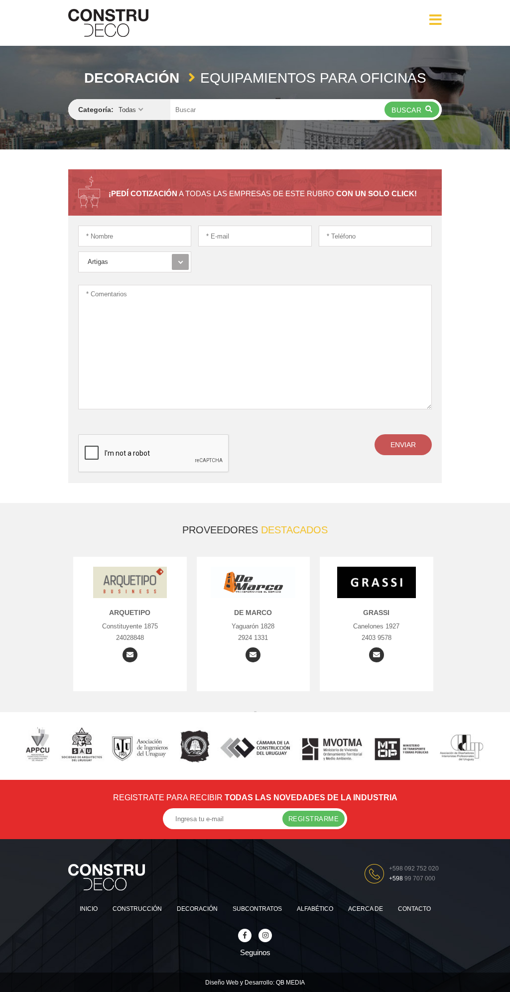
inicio (89, 908)
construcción (137, 908)
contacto (414, 908)
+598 (412, 878)
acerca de (365, 908)
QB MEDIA (290, 982)
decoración (197, 908)
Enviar (403, 445)
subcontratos (257, 908)
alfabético (315, 908)
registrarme (313, 819)
